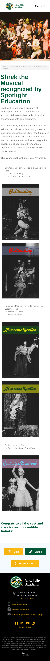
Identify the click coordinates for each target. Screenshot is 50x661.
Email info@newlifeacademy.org (27, 614)
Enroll (38, 551)
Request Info (27, 563)
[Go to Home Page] (15, 6)
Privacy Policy (25, 627)
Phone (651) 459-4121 (21, 605)
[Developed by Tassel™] (24, 655)
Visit (16, 551)
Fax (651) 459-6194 (20, 609)
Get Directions (27, 598)
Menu (39, 6)
